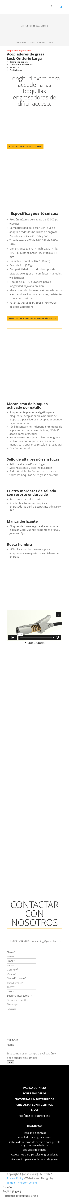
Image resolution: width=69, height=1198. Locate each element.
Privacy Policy (15, 1178)
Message (12, 1004)
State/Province (16, 978)
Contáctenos (15, 70)
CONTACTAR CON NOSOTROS (25, 146)
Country (12, 969)
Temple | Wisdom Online (22, 1182)
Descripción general (18, 61)
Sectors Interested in (19, 995)
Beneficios (14, 67)
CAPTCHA (12, 1040)
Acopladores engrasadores (19, 50)
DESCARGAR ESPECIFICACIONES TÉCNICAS (32, 318)
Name (11, 952)
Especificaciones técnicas (21, 64)
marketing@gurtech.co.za (46, 941)
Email (11, 961)
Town (11, 987)
